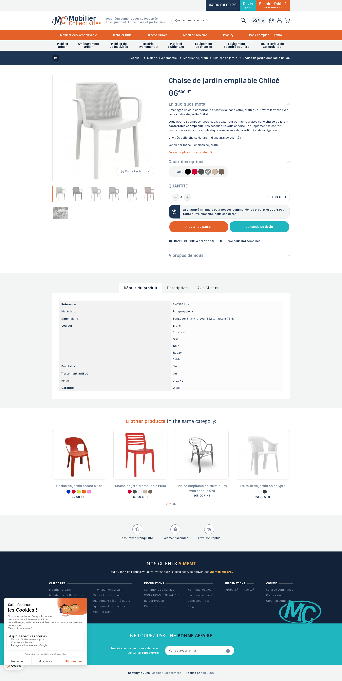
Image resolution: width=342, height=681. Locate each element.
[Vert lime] (79, 492)
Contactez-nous (199, 600)
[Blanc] (208, 172)
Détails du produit (140, 288)
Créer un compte (277, 600)
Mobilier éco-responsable (78, 35)
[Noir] (188, 172)
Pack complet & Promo (265, 35)
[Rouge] (195, 172)
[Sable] (215, 172)
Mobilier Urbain (60, 589)
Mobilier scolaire (195, 35)
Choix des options (186, 161)
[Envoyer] (230, 650)
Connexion (273, 595)
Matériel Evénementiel (108, 595)
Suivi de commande (279, 589)
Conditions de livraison (160, 589)
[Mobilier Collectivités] (76, 24)
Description (177, 288)
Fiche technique (137, 171)
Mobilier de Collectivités (66, 595)
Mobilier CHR (122, 35)
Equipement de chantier (109, 606)
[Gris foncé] (265, 492)
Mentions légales (199, 589)
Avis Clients (207, 288)
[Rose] (89, 492)
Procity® (248, 589)
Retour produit (154, 600)
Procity (228, 35)
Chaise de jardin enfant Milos (79, 486)
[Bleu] (68, 492)
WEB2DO (208, 673)
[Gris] (201, 172)
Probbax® (231, 589)
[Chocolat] (221, 172)
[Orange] (84, 492)
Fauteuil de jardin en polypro (263, 486)
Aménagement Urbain (108, 589)
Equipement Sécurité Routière (112, 600)
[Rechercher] (243, 20)
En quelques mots (187, 104)
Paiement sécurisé (200, 595)
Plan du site (152, 606)
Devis (248, 5)
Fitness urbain (157, 35)
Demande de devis (259, 227)
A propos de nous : (187, 255)
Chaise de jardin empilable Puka (140, 486)
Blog (191, 606)
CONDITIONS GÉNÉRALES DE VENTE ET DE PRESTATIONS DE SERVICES (164, 595)
